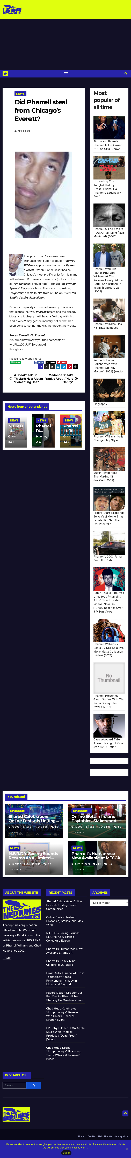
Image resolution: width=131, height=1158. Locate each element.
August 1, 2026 (21, 864)
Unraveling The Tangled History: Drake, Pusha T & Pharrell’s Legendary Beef (107, 189)
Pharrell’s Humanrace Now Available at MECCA (95, 855)
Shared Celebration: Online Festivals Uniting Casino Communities (32, 820)
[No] (126, 1149)
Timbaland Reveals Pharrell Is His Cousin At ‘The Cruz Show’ (107, 145)
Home (81, 1136)
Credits (7, 958)
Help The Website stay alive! (113, 1136)
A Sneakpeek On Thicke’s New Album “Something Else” (28, 378)
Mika (38, 864)
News (20, 93)
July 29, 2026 (83, 864)
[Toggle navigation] (66, 73)
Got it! (66, 1153)
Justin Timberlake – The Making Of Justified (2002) (106, 476)
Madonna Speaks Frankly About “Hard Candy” (59, 378)
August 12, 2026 (85, 827)
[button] (126, 73)
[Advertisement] (65, 44)
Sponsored (19, 811)
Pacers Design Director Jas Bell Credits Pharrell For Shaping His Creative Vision (64, 996)
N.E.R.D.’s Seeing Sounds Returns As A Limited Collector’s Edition (33, 858)
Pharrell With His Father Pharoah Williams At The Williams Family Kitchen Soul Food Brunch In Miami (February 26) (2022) (109, 280)
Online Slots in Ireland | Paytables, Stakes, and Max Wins (94, 820)
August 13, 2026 (22, 827)
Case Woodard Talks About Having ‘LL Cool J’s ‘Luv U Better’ (108, 743)
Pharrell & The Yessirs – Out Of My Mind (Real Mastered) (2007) (109, 232)
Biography (100, 404)
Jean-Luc (42, 827)
